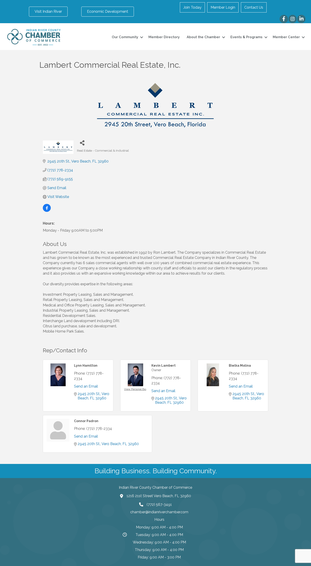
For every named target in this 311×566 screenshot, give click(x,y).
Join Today (192, 7)
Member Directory (164, 37)
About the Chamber (203, 37)
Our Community (125, 37)
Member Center (286, 37)
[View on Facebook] (47, 210)
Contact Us (253, 7)
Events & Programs (246, 37)
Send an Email (86, 386)
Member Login (223, 7)
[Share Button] (82, 143)
